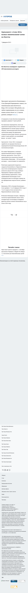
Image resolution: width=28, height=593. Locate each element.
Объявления (4, 486)
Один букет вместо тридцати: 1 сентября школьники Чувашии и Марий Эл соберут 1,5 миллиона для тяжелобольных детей (13, 252)
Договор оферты (5, 488)
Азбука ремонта (4, 20)
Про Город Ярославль (6, 440)
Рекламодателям (5, 497)
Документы (23, 20)
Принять (22, 24)
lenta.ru (15, 114)
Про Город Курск (5, 444)
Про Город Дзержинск (6, 455)
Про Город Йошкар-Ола (7, 431)
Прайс (3, 494)
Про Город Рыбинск (6, 446)
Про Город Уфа (5, 449)
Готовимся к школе (14, 20)
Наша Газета (4, 435)
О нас (3, 478)
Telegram (3, 475)
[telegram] (16, 215)
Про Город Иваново (6, 437)
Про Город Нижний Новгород (8, 452)
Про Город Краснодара (6, 461)
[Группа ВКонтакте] (7, 60)
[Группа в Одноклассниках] (5, 470)
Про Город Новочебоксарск (7, 426)
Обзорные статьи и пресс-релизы (9, 491)
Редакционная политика (7, 483)
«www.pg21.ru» (12, 504)
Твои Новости (5, 429)
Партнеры (4, 499)
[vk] (12, 215)
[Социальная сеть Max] (14, 63)
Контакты (4, 480)
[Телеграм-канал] (20, 60)
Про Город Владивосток (7, 458)
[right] (26, 21)
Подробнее (4, 544)
